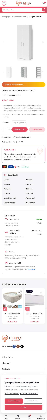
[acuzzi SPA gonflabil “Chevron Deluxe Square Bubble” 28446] (12, 300)
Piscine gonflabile (13, 317)
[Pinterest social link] (16, 141)
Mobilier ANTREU (20, 17)
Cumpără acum (37, 129)
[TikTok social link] (22, 346)
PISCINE (9, 316)
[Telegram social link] (22, 141)
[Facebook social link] (11, 141)
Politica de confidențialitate (29, 393)
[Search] (43, 9)
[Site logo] (23, 3)
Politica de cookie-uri (12, 393)
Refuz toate (33, 401)
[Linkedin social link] (19, 141)
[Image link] (12, 339)
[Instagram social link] (18, 346)
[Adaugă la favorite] (19, 292)
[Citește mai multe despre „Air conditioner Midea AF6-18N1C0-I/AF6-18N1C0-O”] (27, 309)
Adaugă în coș (19, 129)
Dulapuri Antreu (35, 17)
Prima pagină (6, 17)
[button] (4, 42)
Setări (23, 407)
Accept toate (14, 401)
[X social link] (13, 141)
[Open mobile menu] (4, 3)
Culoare (5, 123)
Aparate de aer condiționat (34, 317)
